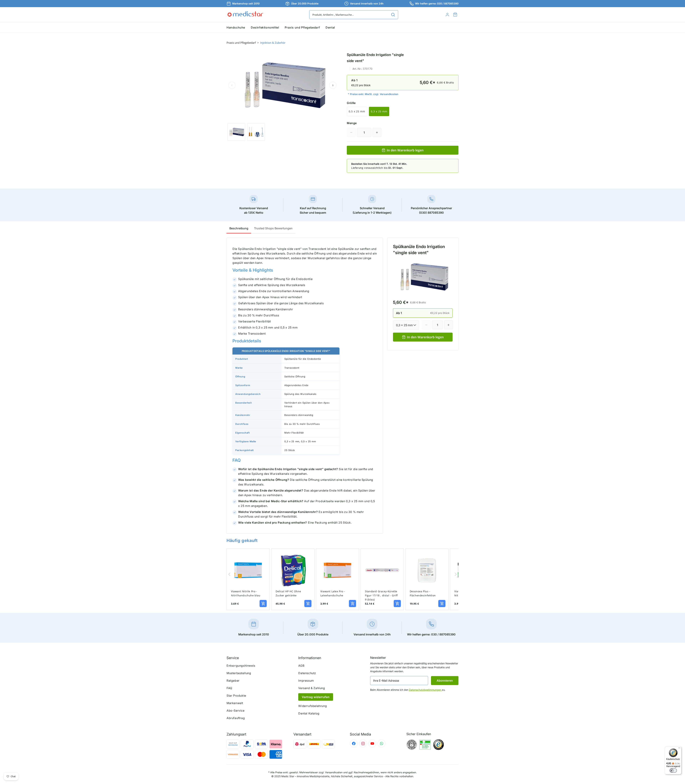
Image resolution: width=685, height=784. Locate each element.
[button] (455, 15)
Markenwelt (235, 703)
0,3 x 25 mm (379, 111)
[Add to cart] (263, 603)
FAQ (229, 688)
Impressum (306, 680)
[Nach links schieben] (231, 85)
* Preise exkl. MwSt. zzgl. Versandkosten (373, 94)
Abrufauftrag (236, 718)
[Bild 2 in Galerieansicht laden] (256, 132)
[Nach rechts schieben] (332, 85)
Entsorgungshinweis (241, 665)
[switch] (673, 770)
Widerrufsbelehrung (312, 706)
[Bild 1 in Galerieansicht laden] (236, 132)
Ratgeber (233, 680)
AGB (301, 665)
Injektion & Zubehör (272, 42)
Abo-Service (236, 710)
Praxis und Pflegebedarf (241, 42)
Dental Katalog (308, 713)
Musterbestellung (239, 673)
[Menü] (679, 749)
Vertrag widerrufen (315, 697)
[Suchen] (393, 15)
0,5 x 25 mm (357, 111)
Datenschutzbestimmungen (425, 689)
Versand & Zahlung (311, 688)
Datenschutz (307, 673)
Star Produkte (236, 695)
